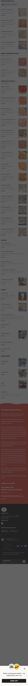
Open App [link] (14, 681)
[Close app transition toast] (24, 668)
